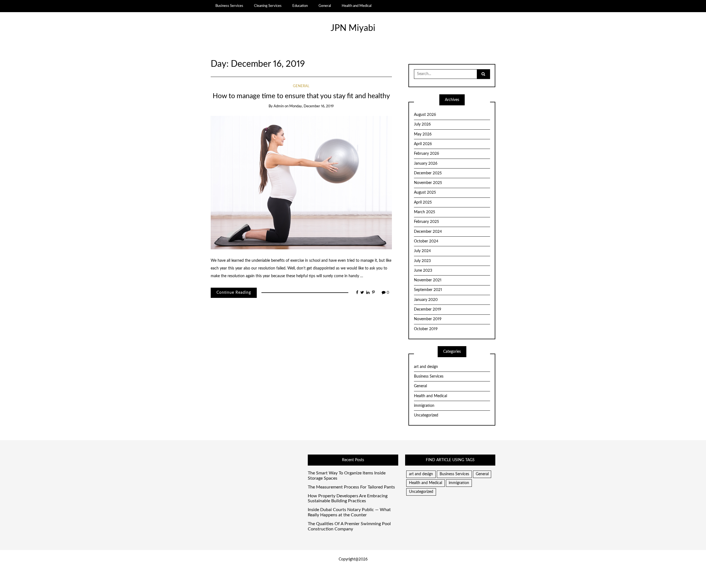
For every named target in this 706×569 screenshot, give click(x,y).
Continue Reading (233, 293)
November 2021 (428, 280)
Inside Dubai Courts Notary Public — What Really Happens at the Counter (349, 512)
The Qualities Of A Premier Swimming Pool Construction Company (349, 526)
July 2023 (422, 261)
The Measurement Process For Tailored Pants (351, 487)
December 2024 (428, 232)
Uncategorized (426, 415)
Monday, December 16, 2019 (311, 106)
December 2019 (427, 309)
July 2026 (422, 124)
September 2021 (428, 290)
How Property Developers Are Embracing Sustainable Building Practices (347, 498)
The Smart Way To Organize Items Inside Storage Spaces (347, 475)
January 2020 (426, 300)
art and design (426, 367)
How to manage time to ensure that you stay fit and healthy (301, 96)
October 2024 (426, 241)
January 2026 (425, 163)
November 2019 (428, 319)
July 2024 (422, 251)
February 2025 (426, 222)
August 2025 (425, 192)
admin (279, 106)
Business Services (229, 6)
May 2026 (423, 134)
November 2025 (428, 183)
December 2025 (428, 173)
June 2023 (423, 271)
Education (300, 6)
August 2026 (425, 115)
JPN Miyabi (353, 28)
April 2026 (423, 144)
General (325, 6)
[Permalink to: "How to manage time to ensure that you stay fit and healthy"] (301, 182)
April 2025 (423, 202)
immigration (424, 406)
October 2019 (426, 329)
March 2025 (424, 212)
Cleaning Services (268, 6)
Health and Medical (356, 6)
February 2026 (426, 154)
